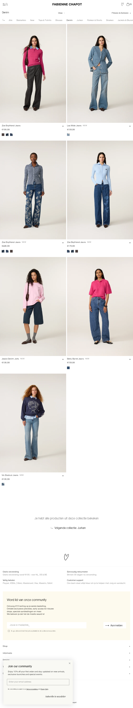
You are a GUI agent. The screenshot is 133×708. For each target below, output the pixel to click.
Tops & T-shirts (44, 20)
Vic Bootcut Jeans (10, 475)
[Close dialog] (69, 663)
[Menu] (5, 4)
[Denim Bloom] (7, 134)
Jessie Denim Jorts (10, 359)
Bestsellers (21, 20)
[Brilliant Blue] (68, 368)
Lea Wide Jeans (74, 126)
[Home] (67, 4)
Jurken (80, 20)
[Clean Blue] (3, 484)
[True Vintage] (68, 134)
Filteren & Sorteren (120, 13)
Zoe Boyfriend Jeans (11, 126)
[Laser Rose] (11, 134)
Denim (69, 20)
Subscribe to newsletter (55, 696)
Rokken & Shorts (94, 20)
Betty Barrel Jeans (75, 359)
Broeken (110, 20)
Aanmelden (116, 626)
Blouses (58, 20)
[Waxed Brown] (3, 134)
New (32, 20)
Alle (10, 20)
